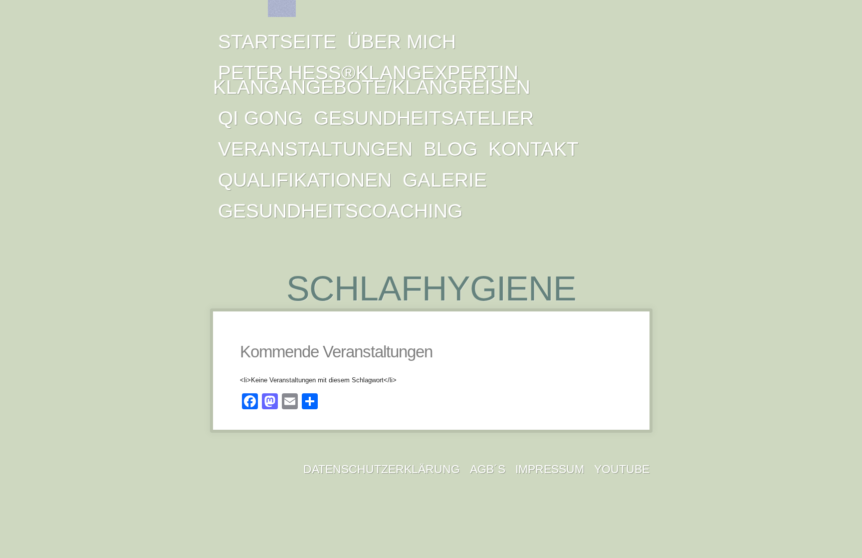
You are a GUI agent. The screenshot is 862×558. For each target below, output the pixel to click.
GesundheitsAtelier (424, 118)
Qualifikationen (305, 180)
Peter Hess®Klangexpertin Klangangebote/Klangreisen (371, 80)
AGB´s (487, 469)
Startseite (277, 41)
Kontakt (533, 149)
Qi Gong (260, 118)
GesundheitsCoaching (340, 211)
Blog (450, 149)
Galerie (445, 180)
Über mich (401, 41)
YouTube (621, 469)
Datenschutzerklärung (381, 469)
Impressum (549, 469)
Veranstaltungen (315, 149)
